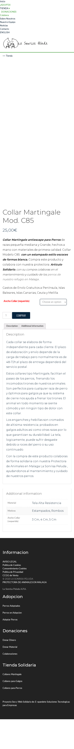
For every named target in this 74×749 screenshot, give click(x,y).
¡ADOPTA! (5, 5)
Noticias (4, 26)
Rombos (57, 510)
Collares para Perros (12, 688)
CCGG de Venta (10, 575)
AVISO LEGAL (10, 562)
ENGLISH (5, 32)
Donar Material (10, 647)
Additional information (32, 326)
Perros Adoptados (11, 606)
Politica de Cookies (12, 565)
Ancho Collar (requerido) (16, 301)
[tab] (12, 326)
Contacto (4, 29)
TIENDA (4, 8)
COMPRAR (21, 315)
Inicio (2, 2)
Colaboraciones (10, 654)
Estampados (41, 510)
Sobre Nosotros (7, 19)
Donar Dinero (9, 640)
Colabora (4, 15)
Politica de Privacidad (13, 572)
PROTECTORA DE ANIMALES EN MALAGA (25, 582)
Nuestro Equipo (7, 22)
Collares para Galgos (12, 681)
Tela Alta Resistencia (46, 503)
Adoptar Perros (10, 620)
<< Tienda (7, 56)
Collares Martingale (12, 674)
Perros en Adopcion (12, 613)
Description (12, 326)
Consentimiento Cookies (15, 569)
